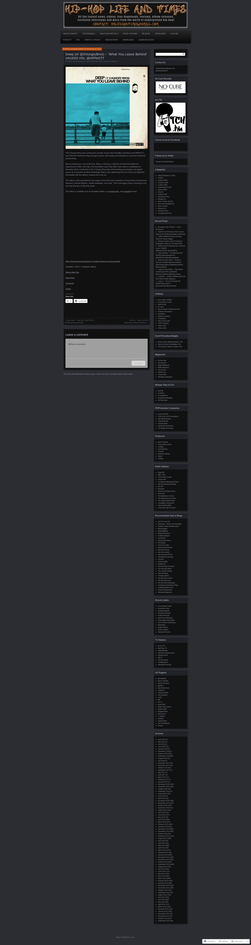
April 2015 (161, 819)
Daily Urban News (164, 540)
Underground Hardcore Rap (168, 585)
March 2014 (162, 850)
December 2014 (163, 829)
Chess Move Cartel (165, 302)
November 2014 (163, 831)
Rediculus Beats (164, 454)
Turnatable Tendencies (166, 503)
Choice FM (162, 479)
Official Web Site (72, 272)
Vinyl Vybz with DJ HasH (166, 508)
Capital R (161, 690)
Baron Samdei (163, 442)
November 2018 (163, 751)
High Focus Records (165, 618)
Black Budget (162, 529)
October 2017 (163, 768)
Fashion (161, 194)
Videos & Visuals (92, 40)
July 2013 (161, 869)
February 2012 (163, 909)
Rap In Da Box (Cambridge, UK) (169, 344)
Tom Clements (163, 573)
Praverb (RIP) (163, 423)
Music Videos (162, 201)
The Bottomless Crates (166, 496)
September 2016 (164, 791)
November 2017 (163, 765)
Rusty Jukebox (163, 630)
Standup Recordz (164, 632)
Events (160, 190)
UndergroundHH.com (165, 587)
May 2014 (161, 845)
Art (159, 178)
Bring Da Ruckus (164, 533)
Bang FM (161, 472)
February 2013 (163, 881)
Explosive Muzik (163, 611)
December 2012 (163, 885)
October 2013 (163, 862)
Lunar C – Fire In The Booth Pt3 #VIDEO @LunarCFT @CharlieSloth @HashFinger (168, 283)
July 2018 (161, 761)
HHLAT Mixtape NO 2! (109, 34)
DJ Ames (161, 393)
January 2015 (163, 827)
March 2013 (162, 878)
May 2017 (161, 772)
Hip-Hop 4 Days (163, 550)
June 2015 (162, 815)
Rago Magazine (163, 365)
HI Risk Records (163, 615)
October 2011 (162, 918)
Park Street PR (163, 421)
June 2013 (162, 871)
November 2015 (163, 803)
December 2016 (163, 784)
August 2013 (162, 867)
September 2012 (164, 892)
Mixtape (161, 199)
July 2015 (161, 812)
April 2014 (161, 848)
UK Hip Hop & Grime (165, 578)
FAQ (78, 40)
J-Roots (160, 451)
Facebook (69, 283)
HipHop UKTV (163, 655)
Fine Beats (162, 543)
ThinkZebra (162, 319)
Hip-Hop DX (162, 363)
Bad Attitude (162, 678)
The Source (162, 370)
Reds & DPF (162, 709)
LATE (160, 697)
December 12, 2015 (94, 49)
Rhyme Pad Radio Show (166, 491)
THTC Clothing (163, 323)
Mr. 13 (160, 702)
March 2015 (162, 822)
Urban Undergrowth (165, 590)
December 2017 (163, 763)
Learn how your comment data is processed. (114, 374)
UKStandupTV (163, 662)
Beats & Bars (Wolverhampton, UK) (170, 342)
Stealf (160, 456)
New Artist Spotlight (165, 204)
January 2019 (163, 749)
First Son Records (164, 613)
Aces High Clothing (165, 300)
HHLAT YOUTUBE (130, 34)
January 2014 (163, 855)
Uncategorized (163, 213)
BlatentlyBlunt (163, 531)
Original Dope (163, 627)
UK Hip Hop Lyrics (164, 580)
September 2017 (164, 770)
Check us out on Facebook (167, 140)
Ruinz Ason (162, 714)
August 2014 (162, 838)
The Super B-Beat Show (166, 501)
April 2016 (161, 798)
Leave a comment (110, 61)
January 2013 (163, 883)
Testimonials (88, 34)
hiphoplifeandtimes (77, 49)
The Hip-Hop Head (164, 569)
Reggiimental (162, 711)
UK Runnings (162, 400)
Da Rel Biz (162, 538)
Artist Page (70, 278)
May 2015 (161, 817)
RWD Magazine (163, 367)
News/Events (111, 40)
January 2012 (163, 911)
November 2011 (163, 916)
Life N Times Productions (167, 623)
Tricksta (160, 458)
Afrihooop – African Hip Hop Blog (169, 524)
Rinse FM (161, 494)
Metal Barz (162, 625)
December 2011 (163, 914)
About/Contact (70, 34)
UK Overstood (163, 660)
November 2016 (163, 787)
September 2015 (164, 808)
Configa (161, 447)
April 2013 (161, 876)
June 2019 (162, 746)
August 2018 (162, 758)
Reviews (146, 34)
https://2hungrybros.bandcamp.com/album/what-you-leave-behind (92, 261)
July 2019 (161, 744)
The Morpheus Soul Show (167, 498)
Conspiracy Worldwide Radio (168, 482)
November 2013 (163, 860)
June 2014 (162, 843)
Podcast (67, 40)
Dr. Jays (161, 307)
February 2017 (163, 779)
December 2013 (163, 857)
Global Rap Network (165, 547)
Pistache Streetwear (165, 311)
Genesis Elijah (163, 693)
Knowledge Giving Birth (166, 620)
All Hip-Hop (162, 360)
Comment (138, 363)
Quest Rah (162, 704)
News (101, 61)
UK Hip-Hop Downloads (166, 583)
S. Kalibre (161, 716)
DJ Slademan (163, 395)
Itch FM (160, 486)
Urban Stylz (162, 326)
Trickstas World (163, 576)
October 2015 (163, 805)
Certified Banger (164, 536)
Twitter (68, 289)
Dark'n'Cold (162, 304)
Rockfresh (161, 314)
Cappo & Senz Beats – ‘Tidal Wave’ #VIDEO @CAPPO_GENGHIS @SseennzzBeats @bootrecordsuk (169, 272)
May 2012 (161, 902)
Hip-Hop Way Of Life (165, 554)
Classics (161, 183)
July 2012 (161, 897)
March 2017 (162, 777)
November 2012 (163, 888)
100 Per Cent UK (164, 522)
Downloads (128, 40)
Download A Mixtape (165, 398)
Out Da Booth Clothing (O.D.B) (168, 309)
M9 (159, 700)
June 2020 (162, 739)
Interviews (160, 34)
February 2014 (163, 852)
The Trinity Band (164, 723)
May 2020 (161, 742)
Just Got (161, 559)
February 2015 (163, 824)
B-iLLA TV (161, 646)
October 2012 (163, 890)
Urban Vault (162, 328)
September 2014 (164, 836)
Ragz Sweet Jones (164, 707)
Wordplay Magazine (165, 377)
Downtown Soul (163, 608)
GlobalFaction (163, 650)
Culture (174, 34)
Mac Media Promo (164, 419)
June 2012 (162, 900)
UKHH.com (162, 372)
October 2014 (163, 834)
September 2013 (164, 864)
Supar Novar (162, 721)
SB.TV (160, 658)
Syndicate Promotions (165, 426)
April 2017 (161, 775)
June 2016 (162, 796)
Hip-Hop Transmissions (166, 653)
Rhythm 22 (162, 564)
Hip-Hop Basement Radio (167, 484)
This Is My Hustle (164, 321)
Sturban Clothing (164, 316)
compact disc (113, 191)
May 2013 (161, 874)
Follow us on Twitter (164, 156)
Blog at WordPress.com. (125, 937)
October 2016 (163, 789)
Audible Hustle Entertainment (168, 526)
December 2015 (163, 801)
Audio (87, 61)
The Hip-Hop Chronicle (166, 566)
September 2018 (164, 756)
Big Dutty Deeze (163, 688)
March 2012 (162, 907)
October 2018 (163, 754)
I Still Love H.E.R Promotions (168, 416)
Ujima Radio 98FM (164, 505)
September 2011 (164, 921)
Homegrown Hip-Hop (165, 557)
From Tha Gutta (163, 545)
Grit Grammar (162, 695)
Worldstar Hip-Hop (164, 665)
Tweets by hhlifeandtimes (165, 162)
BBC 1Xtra (161, 475)
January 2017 (163, 782)
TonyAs (160, 726)
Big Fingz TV (162, 648)
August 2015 (162, 810)
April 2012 (161, 904)
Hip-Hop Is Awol (163, 552)
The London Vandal (165, 571)
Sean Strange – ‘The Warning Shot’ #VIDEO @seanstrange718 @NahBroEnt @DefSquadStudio (169, 255)
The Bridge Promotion (165, 428)
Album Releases (146, 40)
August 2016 (162, 794)
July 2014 (161, 841)
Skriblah (161, 719)
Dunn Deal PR (163, 414)
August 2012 (162, 895)
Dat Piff (160, 391)
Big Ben (161, 686)
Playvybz (161, 489)
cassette (127, 191)
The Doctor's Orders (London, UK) (170, 347)
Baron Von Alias (163, 683)
